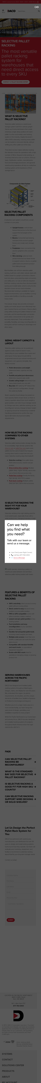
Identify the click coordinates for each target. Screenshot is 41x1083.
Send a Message (19, 557)
